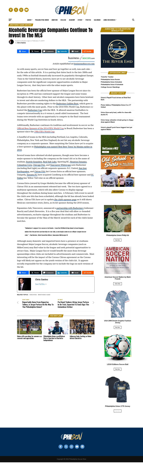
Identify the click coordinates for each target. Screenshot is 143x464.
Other (80, 20)
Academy (72, 20)
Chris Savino (21, 43)
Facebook (117, 192)
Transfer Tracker (107, 77)
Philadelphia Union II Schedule (112, 84)
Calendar (97, 20)
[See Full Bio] (46, 284)
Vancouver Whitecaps (60, 164)
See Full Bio (40, 284)
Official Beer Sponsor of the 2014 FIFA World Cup (40, 128)
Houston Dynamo (78, 161)
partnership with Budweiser (69, 208)
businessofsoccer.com (84, 63)
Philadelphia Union (42, 20)
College (63, 20)
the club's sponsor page (65, 199)
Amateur (55, 20)
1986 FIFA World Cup (44, 131)
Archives (33, 294)
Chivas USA (39, 171)
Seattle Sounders (34, 161)
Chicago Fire (39, 164)
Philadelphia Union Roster (110, 79)
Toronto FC (32, 174)
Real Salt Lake (50, 161)
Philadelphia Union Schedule (111, 82)
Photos (88, 20)
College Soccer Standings (110, 87)
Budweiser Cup (35, 110)
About (29, 20)
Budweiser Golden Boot (67, 103)
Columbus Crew (24, 164)
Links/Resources (109, 20)
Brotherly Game (44, 294)
